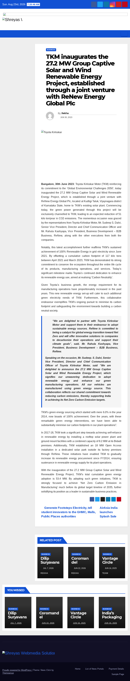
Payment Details (116, 669)
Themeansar (8, 673)
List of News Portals (94, 669)
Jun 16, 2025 (79, 623)
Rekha (65, 113)
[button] (117, 33)
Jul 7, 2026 (16, 623)
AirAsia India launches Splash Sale (108, 512)
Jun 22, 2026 (48, 623)
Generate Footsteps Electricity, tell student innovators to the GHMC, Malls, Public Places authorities (68, 512)
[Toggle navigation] (124, 33)
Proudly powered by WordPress (17, 670)
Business (51, 50)
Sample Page (118, 674)
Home (77, 669)
